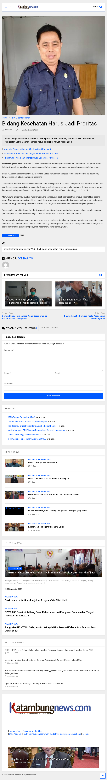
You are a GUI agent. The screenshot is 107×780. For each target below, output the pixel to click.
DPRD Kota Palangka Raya (39, 459)
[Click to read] (28, 293)
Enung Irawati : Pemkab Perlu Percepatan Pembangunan (84, 317)
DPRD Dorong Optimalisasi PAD (21, 417)
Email (58, 373)
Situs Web (8, 383)
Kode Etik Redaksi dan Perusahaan (65, 734)
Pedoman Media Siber (32, 731)
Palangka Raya (14, 569)
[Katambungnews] (27, 9)
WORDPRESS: (31, 328)
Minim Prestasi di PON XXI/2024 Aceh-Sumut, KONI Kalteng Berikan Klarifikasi (51, 572)
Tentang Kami (15, 731)
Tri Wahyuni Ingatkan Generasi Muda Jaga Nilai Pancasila (31, 158)
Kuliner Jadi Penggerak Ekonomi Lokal (24, 434)
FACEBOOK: (44, 328)
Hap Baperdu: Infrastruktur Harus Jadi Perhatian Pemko (32, 426)
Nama (7, 373)
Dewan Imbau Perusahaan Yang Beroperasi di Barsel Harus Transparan (24, 317)
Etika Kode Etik (15, 734)
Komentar (9, 350)
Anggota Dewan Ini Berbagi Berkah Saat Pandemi (27, 149)
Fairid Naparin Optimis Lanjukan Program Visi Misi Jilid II (36, 600)
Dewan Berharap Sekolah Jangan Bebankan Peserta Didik (31, 153)
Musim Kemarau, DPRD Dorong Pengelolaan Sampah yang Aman (36, 430)
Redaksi (85, 734)
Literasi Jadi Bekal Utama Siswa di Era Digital (27, 421)
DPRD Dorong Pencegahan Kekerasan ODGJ (27, 439)
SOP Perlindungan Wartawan (36, 734)
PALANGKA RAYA (13, 543)
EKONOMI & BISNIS (14, 642)
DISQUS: (55, 328)
